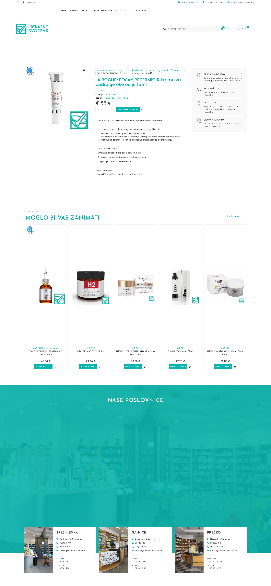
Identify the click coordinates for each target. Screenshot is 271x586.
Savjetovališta (124, 11)
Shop (63, 11)
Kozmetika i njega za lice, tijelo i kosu (124, 70)
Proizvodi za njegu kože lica (157, 70)
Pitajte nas (141, 11)
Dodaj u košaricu (128, 109)
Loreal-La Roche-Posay (117, 98)
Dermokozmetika (79, 11)
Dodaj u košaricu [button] (43, 366)
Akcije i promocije (102, 11)
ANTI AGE (176, 70)
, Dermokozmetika (49, 348)
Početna (99, 70)
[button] (84, 70)
